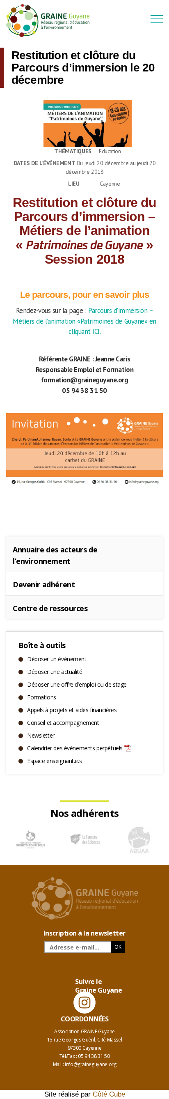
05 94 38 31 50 (94, 1056)
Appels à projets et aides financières (71, 710)
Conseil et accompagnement (63, 723)
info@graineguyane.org (90, 1064)
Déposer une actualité (54, 672)
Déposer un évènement (57, 659)
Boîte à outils (41, 645)
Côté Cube (109, 1094)
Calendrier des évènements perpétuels (75, 748)
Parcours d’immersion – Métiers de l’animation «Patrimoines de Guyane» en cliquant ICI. (84, 321)
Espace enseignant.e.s (54, 761)
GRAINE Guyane (51, 20)
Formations (41, 697)
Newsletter (41, 735)
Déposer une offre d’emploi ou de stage (77, 684)
